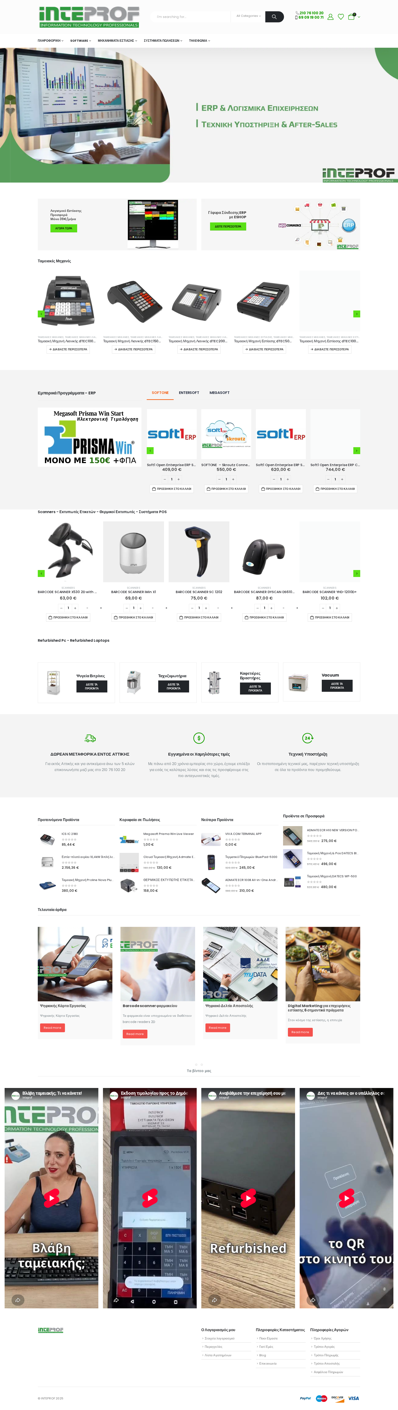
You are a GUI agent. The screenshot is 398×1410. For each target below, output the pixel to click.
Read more (52, 1028)
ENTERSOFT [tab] (189, 392)
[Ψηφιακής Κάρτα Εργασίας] (75, 964)
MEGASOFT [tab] (220, 392)
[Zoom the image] (89, 410)
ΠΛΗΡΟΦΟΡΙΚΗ (49, 40)
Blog (262, 1355)
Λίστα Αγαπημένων (218, 1355)
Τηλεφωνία (198, 40)
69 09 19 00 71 (311, 17)
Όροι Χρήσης (322, 1338)
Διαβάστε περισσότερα (70, 349)
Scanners (68, 588)
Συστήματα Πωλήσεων (161, 40)
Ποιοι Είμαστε (268, 1338)
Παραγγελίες (213, 1347)
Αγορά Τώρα (63, 228)
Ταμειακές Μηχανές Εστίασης (122, 337)
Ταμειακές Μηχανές (51, 337)
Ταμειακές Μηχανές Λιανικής (84, 337)
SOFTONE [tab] (160, 392)
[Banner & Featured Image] (280, 224)
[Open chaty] (386, 1399)
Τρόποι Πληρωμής (326, 1355)
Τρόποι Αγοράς (324, 1347)
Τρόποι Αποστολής (327, 1363)
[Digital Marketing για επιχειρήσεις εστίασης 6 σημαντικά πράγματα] (323, 964)
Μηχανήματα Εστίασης (116, 40)
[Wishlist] (340, 17)
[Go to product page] (68, 301)
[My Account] (330, 17)
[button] (41, 313)
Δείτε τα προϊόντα (92, 686)
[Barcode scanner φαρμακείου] (157, 964)
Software (79, 40)
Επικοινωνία (268, 1363)
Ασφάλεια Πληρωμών (328, 1372)
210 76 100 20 (312, 13)
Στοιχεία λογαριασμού (219, 1338)
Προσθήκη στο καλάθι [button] (174, 489)
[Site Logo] (89, 17)
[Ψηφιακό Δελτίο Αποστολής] (240, 964)
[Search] (274, 16)
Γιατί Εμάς (266, 1347)
